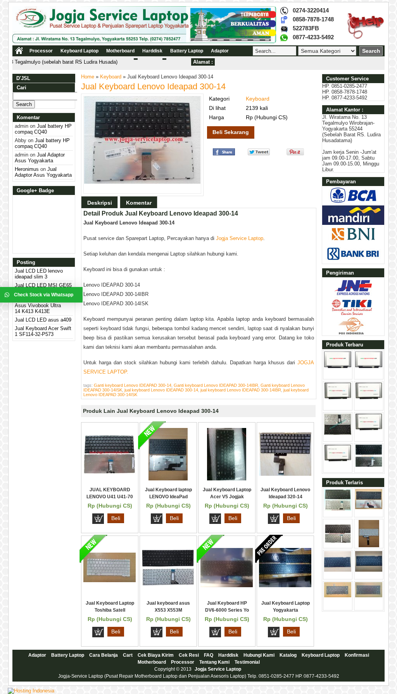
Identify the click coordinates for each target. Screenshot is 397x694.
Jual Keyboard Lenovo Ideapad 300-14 (153, 86)
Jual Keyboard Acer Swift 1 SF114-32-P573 (43, 331)
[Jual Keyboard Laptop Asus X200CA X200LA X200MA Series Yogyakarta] (369, 545)
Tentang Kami (214, 662)
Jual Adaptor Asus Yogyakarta (40, 157)
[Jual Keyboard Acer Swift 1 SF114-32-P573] (337, 433)
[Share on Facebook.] (224, 154)
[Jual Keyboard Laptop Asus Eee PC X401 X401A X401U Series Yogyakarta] (337, 570)
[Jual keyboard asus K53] (368, 507)
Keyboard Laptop (79, 51)
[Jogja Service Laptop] (144, 41)
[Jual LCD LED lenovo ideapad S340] (368, 429)
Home (87, 77)
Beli (115, 518)
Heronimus (27, 169)
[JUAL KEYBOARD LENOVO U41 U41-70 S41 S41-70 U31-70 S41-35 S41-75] (109, 472)
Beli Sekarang (230, 132)
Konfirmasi (357, 655)
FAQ (208, 655)
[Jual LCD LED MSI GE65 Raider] (368, 366)
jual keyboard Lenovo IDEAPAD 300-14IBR (240, 390)
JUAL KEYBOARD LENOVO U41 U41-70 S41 (109, 496)
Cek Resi (189, 655)
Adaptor (220, 51)
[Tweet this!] (259, 154)
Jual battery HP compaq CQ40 (43, 129)
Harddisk (152, 51)
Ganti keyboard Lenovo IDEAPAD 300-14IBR (216, 385)
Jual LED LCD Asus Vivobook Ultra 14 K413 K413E (38, 305)
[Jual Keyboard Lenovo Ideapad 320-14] (285, 474)
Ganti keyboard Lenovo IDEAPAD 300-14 (132, 385)
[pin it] (294, 154)
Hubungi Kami (258, 655)
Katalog (288, 655)
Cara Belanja (103, 655)
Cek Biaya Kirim (156, 655)
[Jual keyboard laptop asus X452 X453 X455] (337, 509)
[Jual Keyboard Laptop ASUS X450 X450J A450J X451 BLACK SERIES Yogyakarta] (368, 570)
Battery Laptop (186, 51)
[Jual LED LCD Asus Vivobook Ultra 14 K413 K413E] (337, 398)
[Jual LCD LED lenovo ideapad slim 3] (337, 366)
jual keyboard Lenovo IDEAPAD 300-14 (161, 390)
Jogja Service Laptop (239, 238)
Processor (41, 51)
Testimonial (247, 662)
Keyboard (110, 77)
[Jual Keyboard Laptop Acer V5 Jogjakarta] (226, 479)
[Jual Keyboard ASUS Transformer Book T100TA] (337, 545)
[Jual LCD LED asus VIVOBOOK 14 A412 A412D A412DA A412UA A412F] (337, 460)
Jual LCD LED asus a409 (43, 320)
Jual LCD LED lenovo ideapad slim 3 (39, 274)
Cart (128, 655)
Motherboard (120, 51)
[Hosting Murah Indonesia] (31, 691)
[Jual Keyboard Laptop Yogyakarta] (285, 585)
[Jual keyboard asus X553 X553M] (168, 584)
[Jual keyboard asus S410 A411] (368, 465)
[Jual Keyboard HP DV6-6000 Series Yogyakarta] (226, 585)
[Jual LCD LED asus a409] (368, 398)
